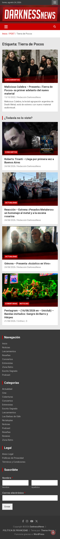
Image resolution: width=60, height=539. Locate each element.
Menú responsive (55, 2)
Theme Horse (47, 530)
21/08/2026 (9, 321)
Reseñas (6, 355)
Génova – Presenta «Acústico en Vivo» (27, 263)
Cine (4, 393)
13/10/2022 (9, 97)
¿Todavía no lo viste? (18, 118)
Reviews (6, 436)
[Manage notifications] (53, 532)
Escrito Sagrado (9, 371)
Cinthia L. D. (22, 321)
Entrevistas (7, 363)
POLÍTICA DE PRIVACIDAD (15, 530)
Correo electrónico (13, 493)
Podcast (6, 375)
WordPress (39, 534)
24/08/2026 (9, 166)
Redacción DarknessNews (29, 97)
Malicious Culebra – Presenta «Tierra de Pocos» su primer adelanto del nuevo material (28, 90)
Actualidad (11, 203)
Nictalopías (7, 420)
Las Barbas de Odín (11, 416)
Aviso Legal (7, 454)
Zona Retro (7, 367)
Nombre (7, 478)
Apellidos (35, 487)
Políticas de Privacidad (13, 458)
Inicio (4, 343)
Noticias (24, 304)
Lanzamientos (12, 80)
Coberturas (11, 304)
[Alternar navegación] (6, 26)
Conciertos (11, 152)
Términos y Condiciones (13, 462)
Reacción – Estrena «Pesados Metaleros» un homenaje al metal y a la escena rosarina (29, 213)
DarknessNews (37, 526)
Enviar (7, 506)
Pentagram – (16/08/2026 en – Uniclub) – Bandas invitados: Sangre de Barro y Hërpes (29, 314)
